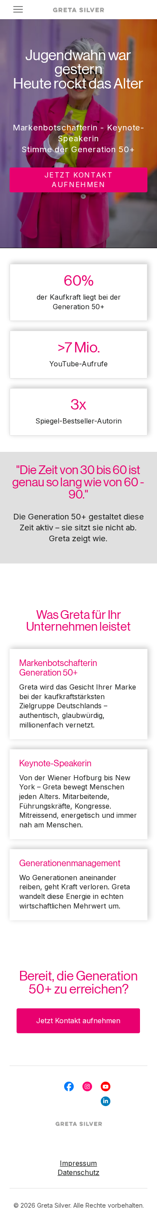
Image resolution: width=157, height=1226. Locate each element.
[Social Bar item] (69, 1086)
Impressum (78, 1163)
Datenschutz (78, 1172)
